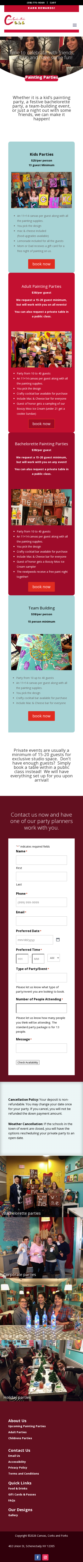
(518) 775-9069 (36, 2)
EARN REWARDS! (41, 8)
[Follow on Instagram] (45, 1557)
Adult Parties (17, 1432)
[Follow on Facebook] (38, 1557)
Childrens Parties (20, 1438)
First (19, 868)
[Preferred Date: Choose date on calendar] (58, 939)
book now (41, 264)
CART (53, 2)
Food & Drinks (17, 1488)
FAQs (11, 1500)
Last (19, 884)
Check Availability (28, 1062)
